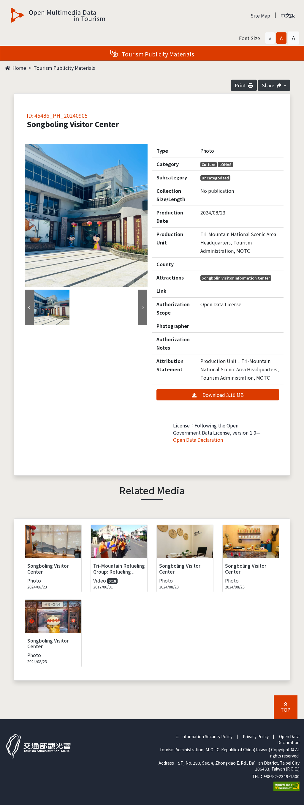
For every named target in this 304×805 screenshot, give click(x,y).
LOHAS (225, 164)
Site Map (260, 15)
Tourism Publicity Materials (64, 67)
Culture (208, 164)
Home (18, 67)
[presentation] (29, 307)
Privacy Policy (256, 736)
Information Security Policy (206, 736)
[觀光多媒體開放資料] (58, 15)
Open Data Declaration (198, 439)
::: (177, 736)
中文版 (288, 15)
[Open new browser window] (286, 785)
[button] (270, 38)
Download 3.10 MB (222, 394)
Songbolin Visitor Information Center (236, 277)
